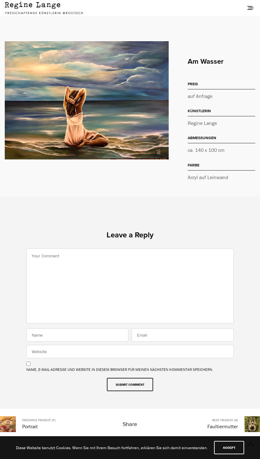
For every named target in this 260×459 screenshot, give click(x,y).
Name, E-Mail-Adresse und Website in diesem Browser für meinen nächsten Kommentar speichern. (119, 370)
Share (130, 424)
